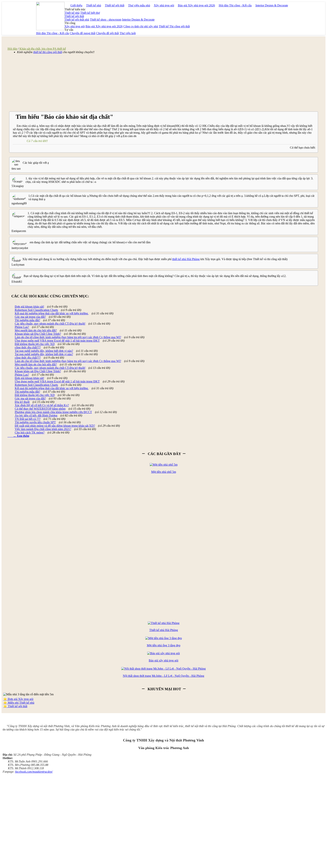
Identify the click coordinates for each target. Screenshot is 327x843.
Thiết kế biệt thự (90, 12)
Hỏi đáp (12, 48)
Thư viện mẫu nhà (139, 5)
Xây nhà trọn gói (164, 5)
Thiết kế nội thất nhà (77, 19)
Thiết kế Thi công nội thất (174, 26)
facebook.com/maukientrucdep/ (34, 771)
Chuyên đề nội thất (107, 33)
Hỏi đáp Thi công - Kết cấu (235, 5)
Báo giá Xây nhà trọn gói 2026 (196, 5)
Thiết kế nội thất (114, 5)
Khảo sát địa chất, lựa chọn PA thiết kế (42, 48)
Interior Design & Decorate (271, 5)
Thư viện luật (128, 33)
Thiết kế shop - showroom (105, 19)
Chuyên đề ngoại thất (82, 33)
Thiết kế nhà (93, 5)
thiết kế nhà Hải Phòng (186, 259)
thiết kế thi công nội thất (47, 52)
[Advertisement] (70, 83)
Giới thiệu (76, 5)
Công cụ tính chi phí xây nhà (140, 26)
